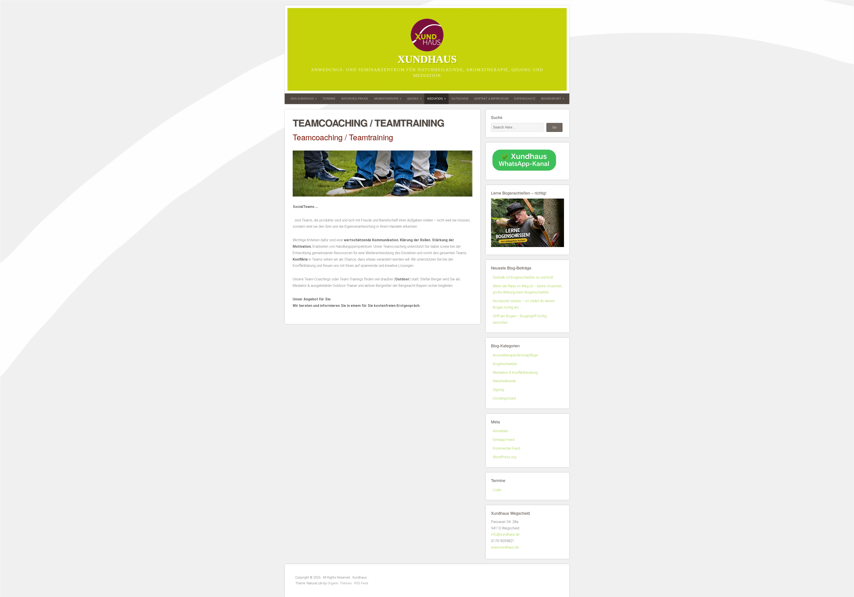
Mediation (435, 98)
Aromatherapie (386, 98)
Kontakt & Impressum (491, 98)
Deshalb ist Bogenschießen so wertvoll (523, 277)
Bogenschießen (505, 364)
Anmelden (500, 431)
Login (497, 490)
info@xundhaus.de (505, 534)
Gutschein (459, 98)
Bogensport (551, 98)
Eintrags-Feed (503, 440)
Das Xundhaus (302, 98)
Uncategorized (504, 398)
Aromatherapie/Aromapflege (515, 355)
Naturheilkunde (504, 381)
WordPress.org (504, 457)
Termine (328, 98)
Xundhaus (427, 59)
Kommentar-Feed (506, 448)
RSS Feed (361, 583)
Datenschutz (525, 98)
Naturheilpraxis (354, 98)
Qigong (413, 98)
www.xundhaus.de (505, 547)
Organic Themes (340, 583)
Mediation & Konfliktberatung (515, 372)
